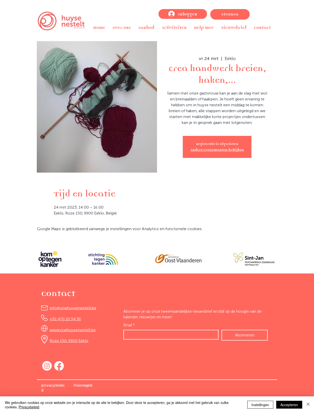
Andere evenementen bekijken (217, 150)
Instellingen (260, 404)
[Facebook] (59, 366)
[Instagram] (47, 366)
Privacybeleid (29, 406)
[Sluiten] (308, 404)
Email (129, 325)
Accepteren (289, 404)
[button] (121, 27)
